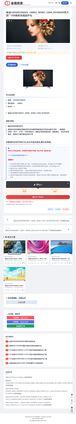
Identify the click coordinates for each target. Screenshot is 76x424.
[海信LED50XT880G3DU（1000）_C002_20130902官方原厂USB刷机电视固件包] (61, 247)
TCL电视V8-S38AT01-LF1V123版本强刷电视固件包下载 (28, 350)
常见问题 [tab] (25, 65)
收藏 (58, 209)
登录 (65, 3)
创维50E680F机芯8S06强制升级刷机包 (22, 341)
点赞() (67, 209)
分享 (51, 209)
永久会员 (55, 189)
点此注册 (21, 302)
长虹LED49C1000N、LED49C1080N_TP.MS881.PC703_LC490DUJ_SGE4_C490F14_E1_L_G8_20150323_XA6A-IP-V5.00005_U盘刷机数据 (37, 391)
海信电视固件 (17, 46)
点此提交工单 (20, 326)
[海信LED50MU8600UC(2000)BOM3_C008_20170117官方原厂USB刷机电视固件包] (14, 274)
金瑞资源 (37, 417)
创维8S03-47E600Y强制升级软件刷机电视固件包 (25, 346)
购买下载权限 (14, 57)
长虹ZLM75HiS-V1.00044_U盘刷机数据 (19, 377)
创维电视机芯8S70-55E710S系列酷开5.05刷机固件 (26, 363)
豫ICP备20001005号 (38, 418)
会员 (25, 189)
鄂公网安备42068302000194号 (38, 420)
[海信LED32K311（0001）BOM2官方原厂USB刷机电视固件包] (38, 247)
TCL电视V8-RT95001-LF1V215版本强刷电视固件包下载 (28, 354)
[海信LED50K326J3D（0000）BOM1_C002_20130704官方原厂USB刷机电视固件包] (14, 247)
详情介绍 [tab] (13, 65)
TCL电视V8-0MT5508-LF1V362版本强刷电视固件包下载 (28, 359)
